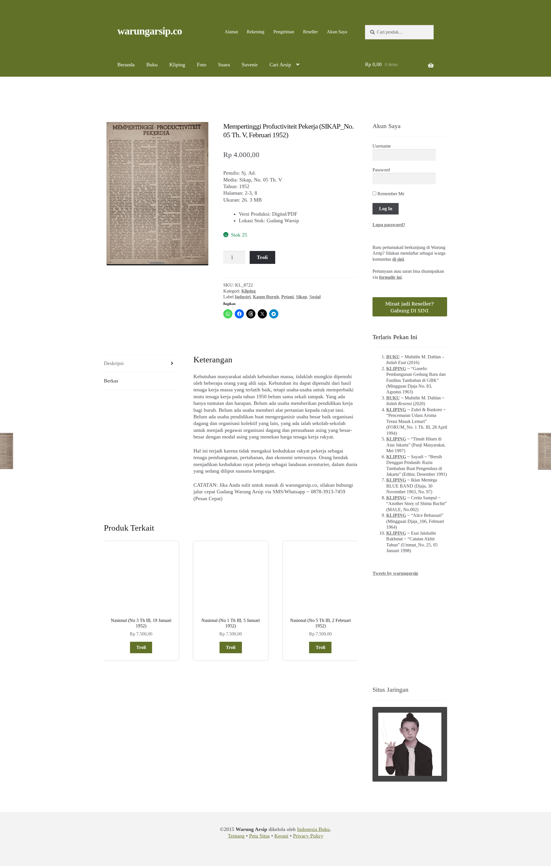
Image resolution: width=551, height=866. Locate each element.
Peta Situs (259, 836)
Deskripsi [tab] (114, 363)
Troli (262, 257)
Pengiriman (283, 31)
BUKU (393, 356)
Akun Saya (337, 31)
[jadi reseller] (409, 306)
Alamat (231, 31)
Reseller (310, 31)
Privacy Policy (308, 836)
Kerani (281, 836)
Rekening (255, 31)
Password (381, 169)
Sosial (315, 296)
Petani (287, 296)
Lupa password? (388, 224)
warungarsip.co (149, 31)
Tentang (236, 836)
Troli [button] (141, 647)
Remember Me (390, 193)
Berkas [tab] (111, 381)
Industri (243, 296)
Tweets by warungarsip (395, 573)
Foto (201, 64)
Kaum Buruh (266, 296)
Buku (152, 64)
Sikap (301, 296)
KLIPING (396, 368)
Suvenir (250, 64)
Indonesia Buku (313, 829)
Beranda (126, 64)
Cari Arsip (280, 64)
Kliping (177, 64)
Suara (224, 64)
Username (381, 146)
